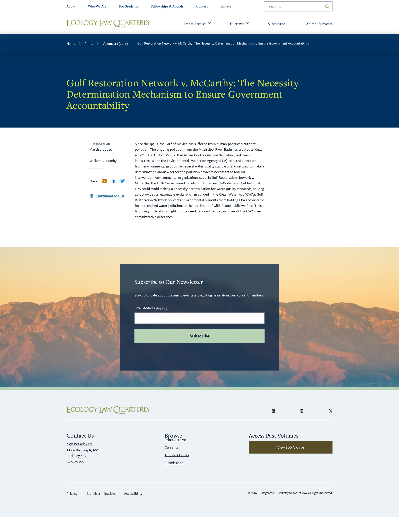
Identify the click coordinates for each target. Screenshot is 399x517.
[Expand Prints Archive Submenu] (209, 23)
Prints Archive (175, 439)
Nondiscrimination (101, 493)
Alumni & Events (177, 454)
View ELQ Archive (290, 447)
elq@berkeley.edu (80, 443)
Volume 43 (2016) (115, 43)
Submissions (174, 462)
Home (70, 43)
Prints (89, 43)
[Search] (327, 6)
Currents (171, 447)
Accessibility (133, 493)
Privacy (72, 493)
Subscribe (199, 336)
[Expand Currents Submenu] (247, 23)
